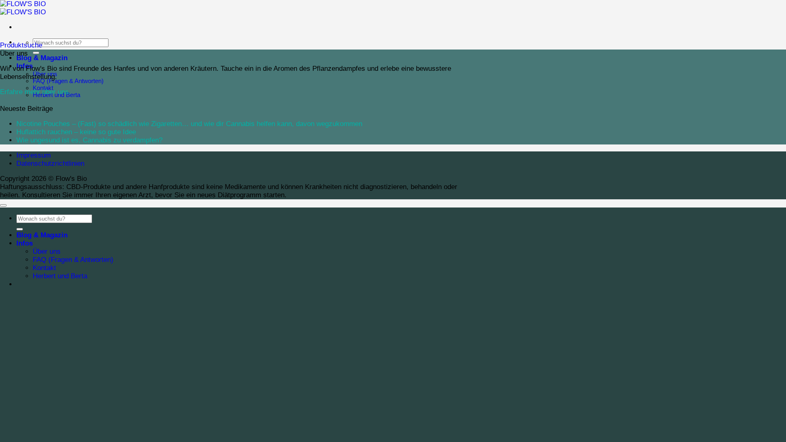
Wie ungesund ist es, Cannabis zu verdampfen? (89, 140)
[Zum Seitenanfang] (3, 205)
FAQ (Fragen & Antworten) (68, 80)
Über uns (47, 251)
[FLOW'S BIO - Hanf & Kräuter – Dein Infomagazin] (23, 8)
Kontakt (44, 268)
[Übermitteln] (36, 53)
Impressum (33, 155)
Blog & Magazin (42, 58)
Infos (24, 243)
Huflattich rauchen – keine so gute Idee (76, 132)
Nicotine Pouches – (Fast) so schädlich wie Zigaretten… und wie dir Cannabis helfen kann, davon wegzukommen (189, 124)
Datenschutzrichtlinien (50, 163)
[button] (21, 45)
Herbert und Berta (60, 276)
